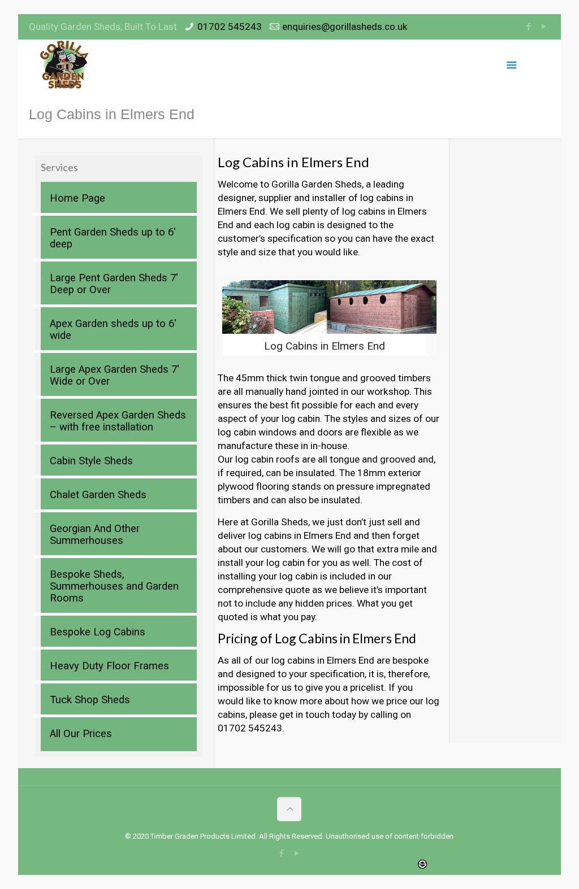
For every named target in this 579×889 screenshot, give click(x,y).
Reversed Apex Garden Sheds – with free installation (118, 421)
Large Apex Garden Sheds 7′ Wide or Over (114, 375)
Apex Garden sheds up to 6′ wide (113, 329)
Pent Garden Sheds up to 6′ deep (113, 238)
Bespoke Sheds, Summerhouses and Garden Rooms (114, 586)
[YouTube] (544, 26)
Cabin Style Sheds (91, 461)
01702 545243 (229, 26)
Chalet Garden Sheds (98, 495)
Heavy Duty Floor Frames (109, 666)
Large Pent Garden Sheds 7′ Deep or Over (114, 284)
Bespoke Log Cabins (97, 632)
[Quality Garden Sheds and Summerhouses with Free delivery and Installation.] (65, 65)
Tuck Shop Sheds (90, 700)
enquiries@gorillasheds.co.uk (344, 26)
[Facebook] (529, 26)
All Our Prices (81, 733)
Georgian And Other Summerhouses (95, 534)
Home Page (77, 198)
